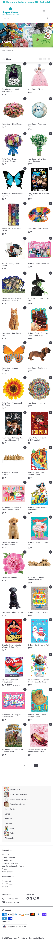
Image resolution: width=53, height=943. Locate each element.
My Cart (5, 887)
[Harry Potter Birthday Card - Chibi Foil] (39, 185)
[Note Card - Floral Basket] (13, 114)
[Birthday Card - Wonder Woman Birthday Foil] (13, 636)
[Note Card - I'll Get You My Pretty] (39, 289)
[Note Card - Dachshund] (39, 358)
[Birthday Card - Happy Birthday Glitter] (13, 706)
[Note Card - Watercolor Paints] (13, 220)
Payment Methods (9, 857)
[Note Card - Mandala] (39, 393)
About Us (5, 854)
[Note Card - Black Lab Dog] (13, 602)
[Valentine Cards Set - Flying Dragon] (13, 671)
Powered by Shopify (36, 938)
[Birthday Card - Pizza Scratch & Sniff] (39, 464)
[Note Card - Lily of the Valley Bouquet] (39, 150)
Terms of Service (8, 872)
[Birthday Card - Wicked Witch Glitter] (13, 80)
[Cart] (43, 11)
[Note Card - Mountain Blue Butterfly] (13, 185)
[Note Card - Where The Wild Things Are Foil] (13, 289)
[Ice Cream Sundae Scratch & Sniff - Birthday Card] (39, 671)
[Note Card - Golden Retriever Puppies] (39, 568)
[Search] (48, 18)
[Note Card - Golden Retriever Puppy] (13, 533)
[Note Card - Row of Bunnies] (13, 464)
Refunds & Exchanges (10, 863)
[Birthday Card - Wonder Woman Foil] (39, 499)
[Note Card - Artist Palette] (39, 219)
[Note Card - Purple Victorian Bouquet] (13, 150)
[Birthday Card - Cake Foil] (39, 602)
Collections (12, 38)
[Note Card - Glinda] (39, 79)
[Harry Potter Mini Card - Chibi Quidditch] (39, 429)
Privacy (5, 869)
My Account (6, 881)
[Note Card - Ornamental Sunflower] (13, 394)
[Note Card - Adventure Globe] (39, 115)
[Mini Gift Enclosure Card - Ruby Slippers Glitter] (39, 741)
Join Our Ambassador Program (13, 866)
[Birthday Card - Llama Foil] (39, 635)
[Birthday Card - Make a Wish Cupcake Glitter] (13, 499)
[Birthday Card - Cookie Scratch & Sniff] (39, 706)
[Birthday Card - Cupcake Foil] (39, 533)
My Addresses (7, 884)
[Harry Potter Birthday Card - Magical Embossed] (13, 429)
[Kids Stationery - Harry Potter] (13, 255)
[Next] (36, 765)
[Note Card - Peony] (13, 567)
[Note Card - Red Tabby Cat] (13, 324)
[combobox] (26, 18)
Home (4, 38)
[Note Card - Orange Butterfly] (13, 359)
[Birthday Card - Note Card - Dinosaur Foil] (13, 741)
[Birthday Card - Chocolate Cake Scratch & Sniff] (39, 324)
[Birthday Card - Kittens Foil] (39, 253)
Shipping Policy (7, 860)
